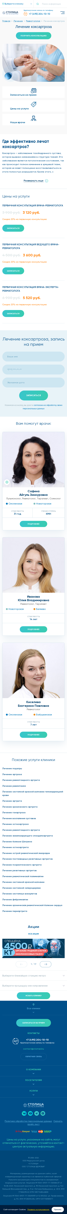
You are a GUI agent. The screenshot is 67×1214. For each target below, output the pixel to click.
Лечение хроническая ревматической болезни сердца (32, 905)
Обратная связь (33, 1056)
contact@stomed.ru (33, 1049)
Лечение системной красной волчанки (23, 882)
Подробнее (33, 524)
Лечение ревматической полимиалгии (22, 876)
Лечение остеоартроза (15, 824)
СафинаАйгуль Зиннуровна (33, 493)
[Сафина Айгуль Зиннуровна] (33, 459)
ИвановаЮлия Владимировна (33, 598)
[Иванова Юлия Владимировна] (33, 565)
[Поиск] (39, 4)
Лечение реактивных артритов (19, 870)
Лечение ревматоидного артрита (21, 780)
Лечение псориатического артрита (21, 864)
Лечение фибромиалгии (15, 899)
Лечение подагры (12, 768)
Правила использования (38, 1209)
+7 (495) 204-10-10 (37, 1039)
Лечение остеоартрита (15, 847)
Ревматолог (29, 498)
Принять (57, 1209)
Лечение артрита (12, 801)
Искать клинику (34, 996)
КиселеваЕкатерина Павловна (33, 704)
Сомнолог (55, 498)
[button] (15, 4)
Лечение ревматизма (14, 786)
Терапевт (42, 498)
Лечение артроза (12, 774)
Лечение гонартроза (13, 812)
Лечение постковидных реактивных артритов (27, 859)
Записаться (13, 228)
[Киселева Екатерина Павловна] (33, 670)
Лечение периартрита (14, 911)
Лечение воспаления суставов (19, 818)
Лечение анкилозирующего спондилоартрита (27, 835)
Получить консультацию (34, 36)
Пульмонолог (13, 498)
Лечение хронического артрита (19, 807)
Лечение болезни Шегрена (17, 841)
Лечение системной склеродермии (21, 888)
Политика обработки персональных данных (28, 1121)
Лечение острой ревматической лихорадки (26, 853)
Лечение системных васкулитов (19, 893)
